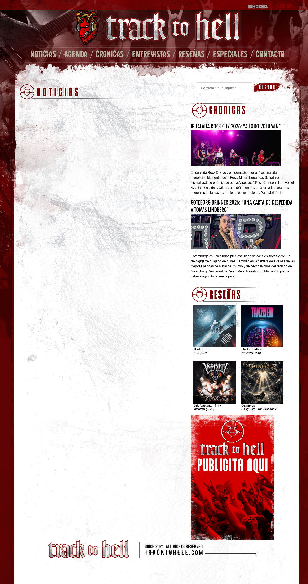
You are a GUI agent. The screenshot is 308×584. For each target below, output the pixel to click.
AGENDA (76, 54)
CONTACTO (270, 54)
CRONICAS (110, 54)
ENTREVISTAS (151, 54)
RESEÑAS (191, 54)
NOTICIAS (43, 54)
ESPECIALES (230, 54)
